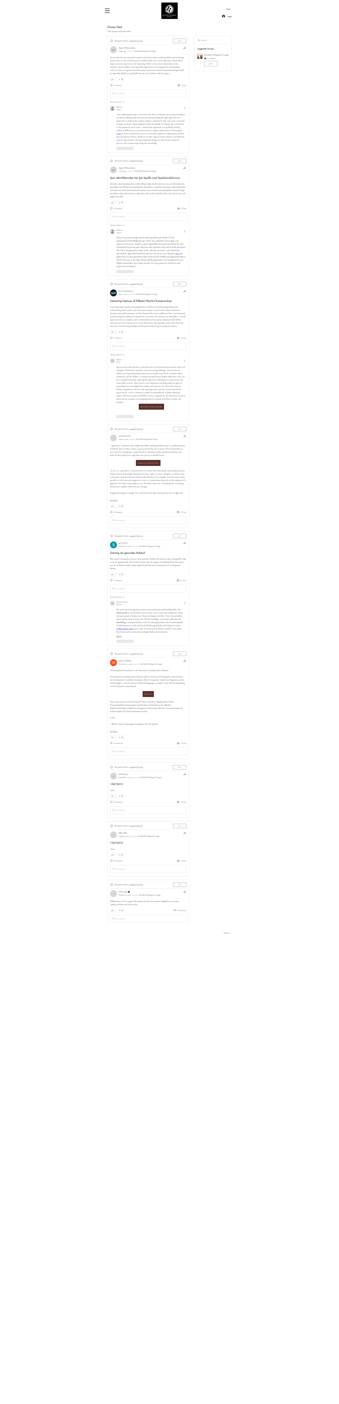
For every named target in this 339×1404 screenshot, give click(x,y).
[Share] (184, 47)
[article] (148, 94)
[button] (107, 11)
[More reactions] (120, 79)
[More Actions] (184, 108)
